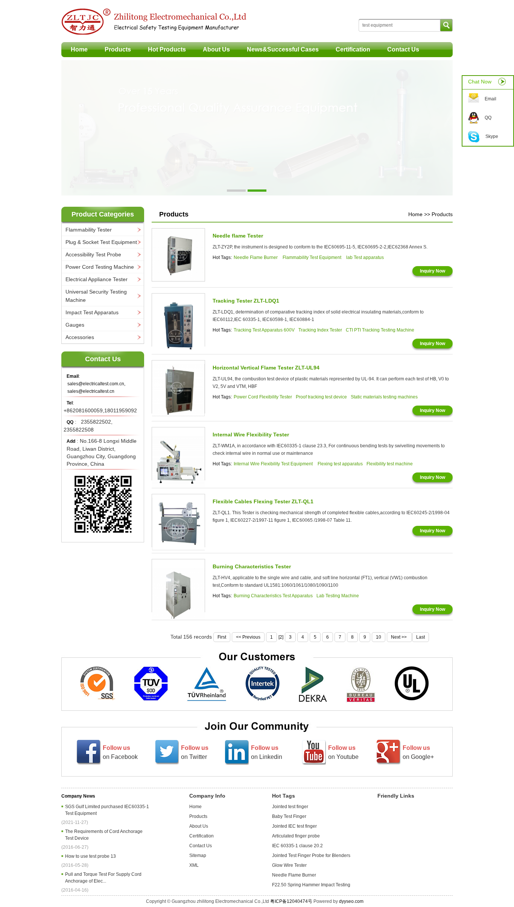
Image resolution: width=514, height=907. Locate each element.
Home (79, 49)
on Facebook (120, 752)
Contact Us (403, 49)
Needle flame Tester (238, 236)
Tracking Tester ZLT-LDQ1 (246, 301)
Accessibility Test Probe (93, 254)
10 (378, 637)
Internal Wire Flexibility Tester (251, 435)
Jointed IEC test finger (294, 826)
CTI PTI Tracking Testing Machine (380, 330)
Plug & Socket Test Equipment (101, 242)
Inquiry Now (432, 271)
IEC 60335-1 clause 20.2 (297, 845)
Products (118, 49)
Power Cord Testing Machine (99, 267)
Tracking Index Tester (320, 330)
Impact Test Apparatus (92, 312)
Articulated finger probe (296, 836)
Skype (491, 136)
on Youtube (343, 752)
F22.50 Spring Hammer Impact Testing (311, 884)
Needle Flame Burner (256, 257)
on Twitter (194, 752)
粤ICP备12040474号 (291, 901)
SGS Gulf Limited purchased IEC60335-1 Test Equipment (107, 810)
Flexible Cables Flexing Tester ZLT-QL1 (263, 501)
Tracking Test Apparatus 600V (264, 330)
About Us (216, 49)
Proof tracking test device (321, 397)
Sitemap (197, 855)
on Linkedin (266, 752)
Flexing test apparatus (340, 463)
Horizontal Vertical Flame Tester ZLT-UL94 (266, 368)
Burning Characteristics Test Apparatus (273, 595)
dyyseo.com (351, 901)
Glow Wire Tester (289, 865)
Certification (353, 49)
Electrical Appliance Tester (96, 279)
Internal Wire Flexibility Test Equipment (274, 463)
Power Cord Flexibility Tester (263, 397)
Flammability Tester (88, 230)
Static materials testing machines (384, 397)
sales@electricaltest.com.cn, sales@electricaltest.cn (96, 387)
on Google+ (418, 752)
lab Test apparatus (365, 257)
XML (194, 865)
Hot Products (167, 49)
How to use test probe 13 (91, 856)
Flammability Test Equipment (312, 257)
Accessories (79, 337)
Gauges (74, 325)
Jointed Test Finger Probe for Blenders (311, 855)
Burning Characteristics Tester (252, 566)
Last (420, 637)
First (221, 637)
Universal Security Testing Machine (96, 296)
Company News (78, 796)
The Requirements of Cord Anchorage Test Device (104, 835)
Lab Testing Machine (337, 595)
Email (490, 98)
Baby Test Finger (289, 816)
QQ (488, 117)
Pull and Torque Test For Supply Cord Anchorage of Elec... (103, 878)
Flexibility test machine (389, 463)
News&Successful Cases (283, 49)
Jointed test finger (290, 806)
